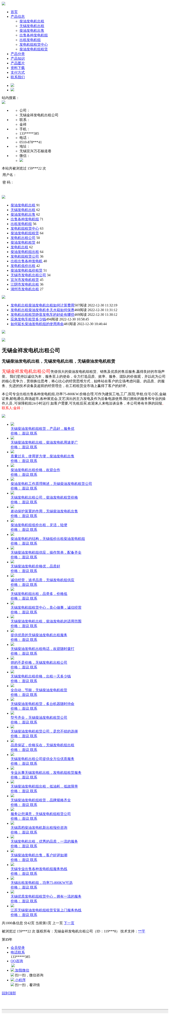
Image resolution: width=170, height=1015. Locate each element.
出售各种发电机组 (33, 35)
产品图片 (18, 63)
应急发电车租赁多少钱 (28, 319)
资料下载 (18, 68)
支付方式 (18, 72)
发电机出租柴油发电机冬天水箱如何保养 (42, 310)
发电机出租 (19, 247)
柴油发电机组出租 (25, 252)
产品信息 (18, 16)
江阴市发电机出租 (25, 284)
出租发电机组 (30, 40)
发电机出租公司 (23, 238)
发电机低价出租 (23, 266)
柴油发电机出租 (31, 21)
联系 (33, 433)
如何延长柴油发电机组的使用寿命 (37, 324)
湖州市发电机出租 (25, 289)
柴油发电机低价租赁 (26, 270)
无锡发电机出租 (31, 26)
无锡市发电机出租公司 (28, 275)
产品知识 (18, 58)
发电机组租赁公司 (25, 256)
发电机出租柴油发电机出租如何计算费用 (42, 305)
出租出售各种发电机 (26, 261)
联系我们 (18, 77)
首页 (14, 12)
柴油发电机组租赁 (33, 49)
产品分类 (18, 54)
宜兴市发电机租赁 (25, 280)
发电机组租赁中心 (33, 44)
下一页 (69, 923)
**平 (141, 931)
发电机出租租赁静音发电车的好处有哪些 (42, 314)
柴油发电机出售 (31, 30)
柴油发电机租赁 (23, 242)
